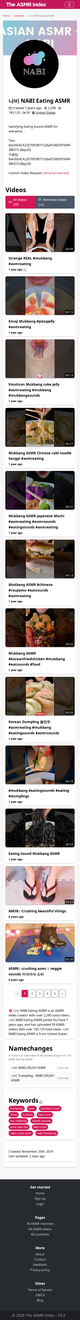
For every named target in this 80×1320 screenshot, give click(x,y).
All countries (40, 1234)
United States (46, 112)
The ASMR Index (40, 1315)
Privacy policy (40, 1270)
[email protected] (56, 173)
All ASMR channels (40, 1224)
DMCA (40, 1295)
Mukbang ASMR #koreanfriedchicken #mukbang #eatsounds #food (37, 659)
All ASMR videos (40, 1229)
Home (40, 1193)
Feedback (40, 1265)
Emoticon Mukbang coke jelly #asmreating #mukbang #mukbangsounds (34, 390)
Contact (40, 1259)
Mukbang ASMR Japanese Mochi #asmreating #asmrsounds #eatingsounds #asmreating (36, 521)
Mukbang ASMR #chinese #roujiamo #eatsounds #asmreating (31, 590)
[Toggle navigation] (69, 4)
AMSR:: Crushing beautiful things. (38, 911)
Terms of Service (40, 1290)
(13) (52, 202)
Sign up (40, 1198)
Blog (40, 1300)
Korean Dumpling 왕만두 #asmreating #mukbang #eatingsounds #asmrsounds (34, 727)
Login (40, 1204)
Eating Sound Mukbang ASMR (34, 853)
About (40, 1254)
